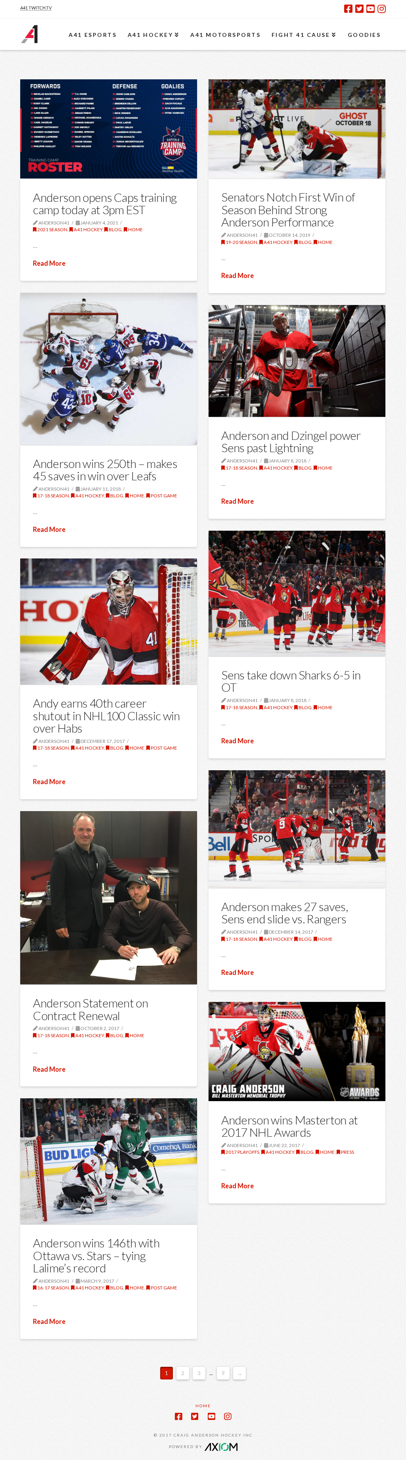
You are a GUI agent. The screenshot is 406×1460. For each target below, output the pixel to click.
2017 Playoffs (242, 1152)
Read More (49, 263)
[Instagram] (381, 8)
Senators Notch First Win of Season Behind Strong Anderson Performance (287, 209)
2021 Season (51, 229)
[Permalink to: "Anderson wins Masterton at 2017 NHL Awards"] (297, 1051)
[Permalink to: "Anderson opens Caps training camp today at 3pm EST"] (108, 128)
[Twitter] (359, 8)
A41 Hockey (87, 229)
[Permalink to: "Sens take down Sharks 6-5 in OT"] (297, 593)
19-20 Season (241, 242)
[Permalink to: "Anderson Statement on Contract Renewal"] (108, 897)
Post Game (163, 496)
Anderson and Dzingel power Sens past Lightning (290, 441)
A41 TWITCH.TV (36, 7)
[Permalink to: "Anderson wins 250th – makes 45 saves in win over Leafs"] (108, 369)
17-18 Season (52, 496)
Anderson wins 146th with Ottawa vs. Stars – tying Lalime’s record (96, 1255)
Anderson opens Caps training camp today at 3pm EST (104, 203)
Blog (115, 229)
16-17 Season (52, 1288)
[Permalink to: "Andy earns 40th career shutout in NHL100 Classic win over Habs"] (108, 621)
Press (347, 1152)
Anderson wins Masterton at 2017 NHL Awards (289, 1126)
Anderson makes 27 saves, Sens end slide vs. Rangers (284, 912)
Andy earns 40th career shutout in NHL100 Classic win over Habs (106, 715)
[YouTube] (370, 8)
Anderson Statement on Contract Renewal (90, 1009)
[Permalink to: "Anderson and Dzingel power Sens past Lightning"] (297, 361)
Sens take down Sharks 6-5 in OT (290, 681)
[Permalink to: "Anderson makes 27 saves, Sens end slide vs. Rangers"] (297, 829)
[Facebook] (348, 8)
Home (135, 229)
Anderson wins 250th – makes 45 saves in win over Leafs (105, 469)
